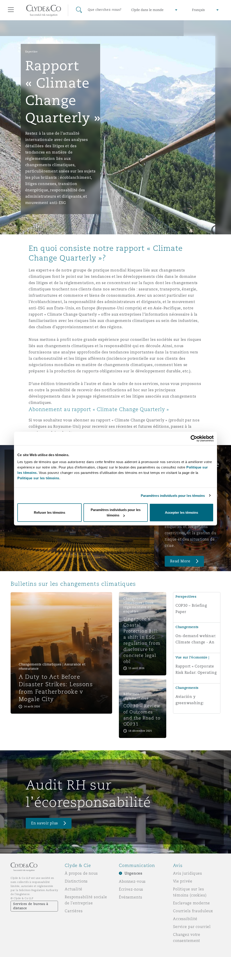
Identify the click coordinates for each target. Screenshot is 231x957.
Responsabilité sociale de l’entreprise (86, 900)
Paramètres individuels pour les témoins (173, 495)
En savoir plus (44, 823)
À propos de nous (81, 873)
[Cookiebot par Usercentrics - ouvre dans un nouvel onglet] (194, 438)
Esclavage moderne (191, 903)
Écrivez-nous (131, 889)
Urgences (133, 873)
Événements (130, 897)
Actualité (73, 889)
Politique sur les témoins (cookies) (190, 892)
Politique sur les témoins (38, 478)
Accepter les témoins (181, 512)
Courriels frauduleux (193, 911)
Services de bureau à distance (30, 906)
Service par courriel (192, 926)
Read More (180, 561)
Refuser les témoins (49, 512)
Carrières (74, 911)
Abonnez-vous (132, 881)
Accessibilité (185, 918)
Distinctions (76, 881)
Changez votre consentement (186, 937)
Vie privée (182, 881)
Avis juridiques (187, 873)
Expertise (31, 51)
